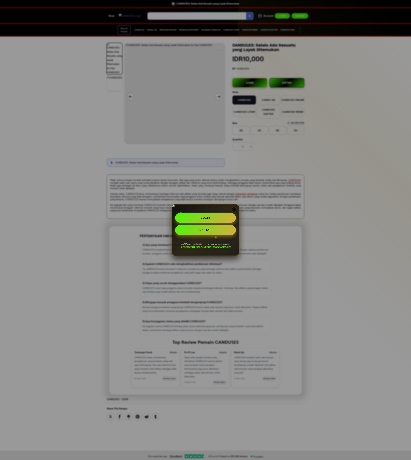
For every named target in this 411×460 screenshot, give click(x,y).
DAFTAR (205, 230)
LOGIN (205, 217)
